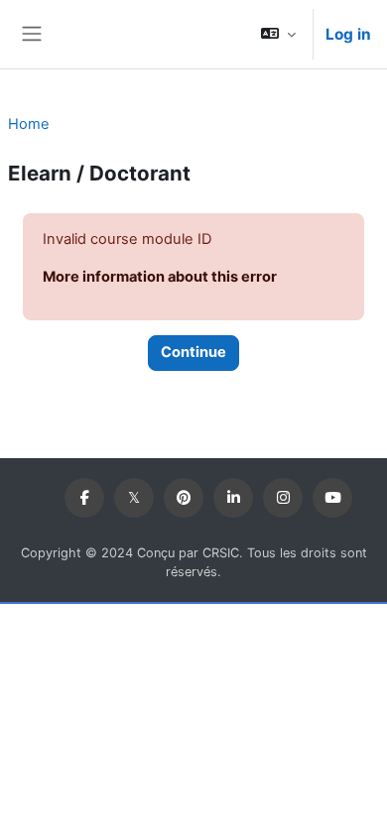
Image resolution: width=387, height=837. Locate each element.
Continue (193, 352)
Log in (348, 34)
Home (29, 124)
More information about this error (160, 277)
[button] (278, 34)
